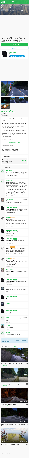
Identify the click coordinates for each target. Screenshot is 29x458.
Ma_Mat (8, 288)
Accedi (17, 340)
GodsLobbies (12, 52)
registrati (23, 340)
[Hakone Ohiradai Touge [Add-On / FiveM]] (14, 88)
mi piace (13, 112)
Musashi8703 (9, 180)
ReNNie (8, 217)
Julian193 (8, 325)
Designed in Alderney (6, 452)
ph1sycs (8, 332)
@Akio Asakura (10, 209)
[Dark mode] (25, 2)
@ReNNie (8, 232)
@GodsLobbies (10, 219)
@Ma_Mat (8, 298)
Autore (15, 207)
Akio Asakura (9, 199)
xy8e (7, 317)
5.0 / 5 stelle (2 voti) (4, 115)
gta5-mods (9, 170)
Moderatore (13, 217)
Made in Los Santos (5, 453)
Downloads (6, 112)
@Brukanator (9, 260)
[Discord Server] (9, 54)
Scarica (15, 44)
